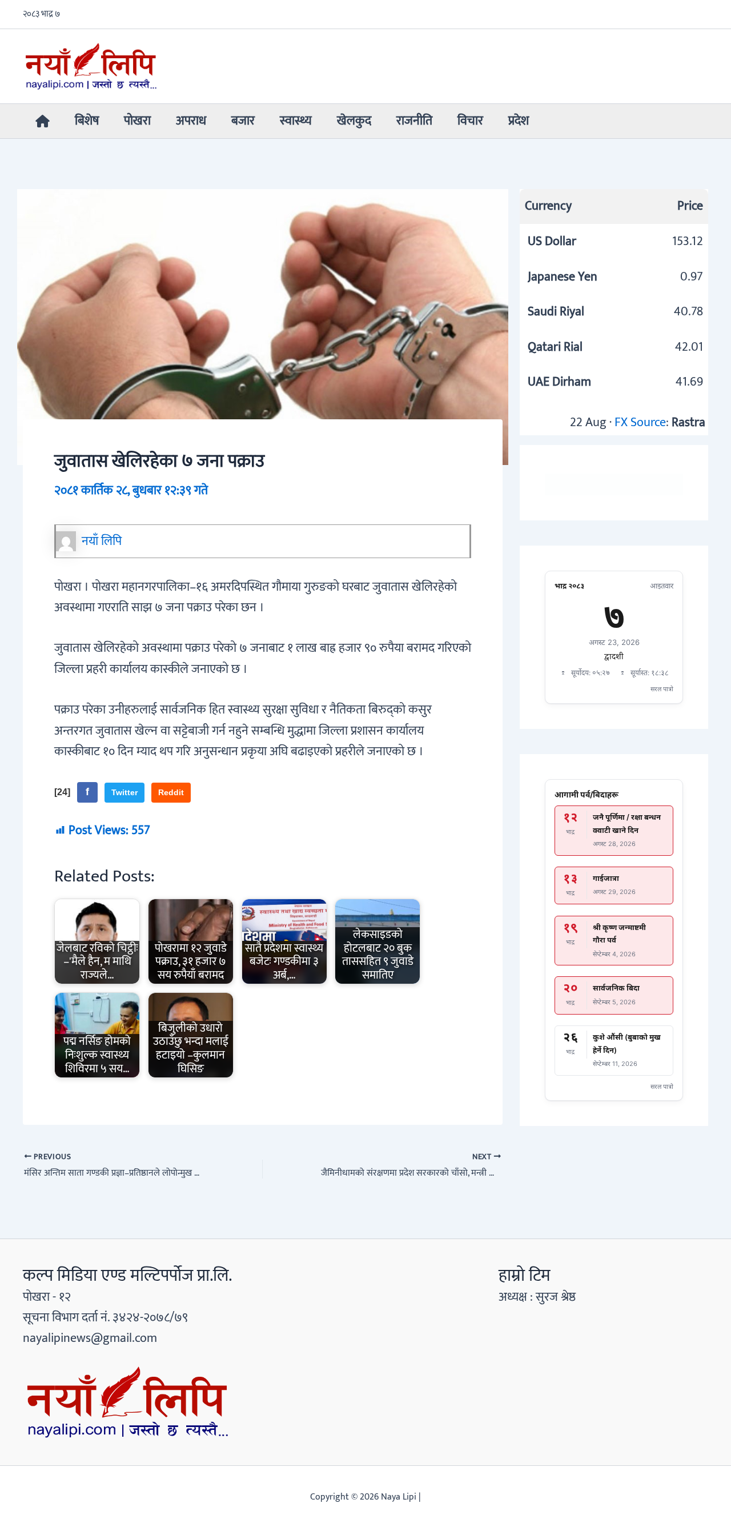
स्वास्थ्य (296, 120)
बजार (243, 120)
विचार (470, 120)
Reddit (171, 792)
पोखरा (137, 120)
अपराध (191, 120)
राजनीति (414, 120)
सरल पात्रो (661, 689)
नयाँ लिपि (102, 541)
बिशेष (87, 120)
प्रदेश (518, 120)
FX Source (640, 422)
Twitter (124, 792)
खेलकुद (354, 120)
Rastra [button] (688, 422)
